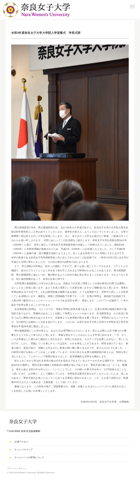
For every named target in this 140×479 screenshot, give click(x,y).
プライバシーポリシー (16, 468)
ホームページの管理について (29, 457)
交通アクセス (21, 442)
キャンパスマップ (24, 449)
